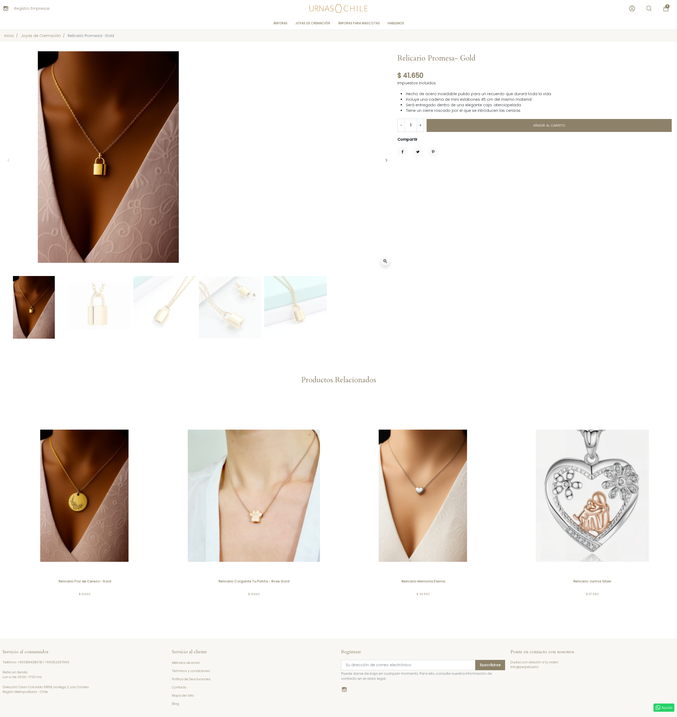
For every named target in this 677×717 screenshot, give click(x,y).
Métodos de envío (186, 662)
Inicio (9, 35)
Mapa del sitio (183, 695)
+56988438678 (30, 662)
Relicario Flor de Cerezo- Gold (84, 581)
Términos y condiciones (191, 671)
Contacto (179, 687)
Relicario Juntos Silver (592, 581)
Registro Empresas (32, 8)
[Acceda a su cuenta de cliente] (632, 8)
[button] (649, 8)
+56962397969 (57, 662)
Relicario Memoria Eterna (423, 581)
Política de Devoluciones (191, 679)
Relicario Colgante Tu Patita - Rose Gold (253, 581)
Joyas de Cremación (41, 35)
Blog (175, 703)
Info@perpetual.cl (524, 667)
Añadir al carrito (549, 125)
